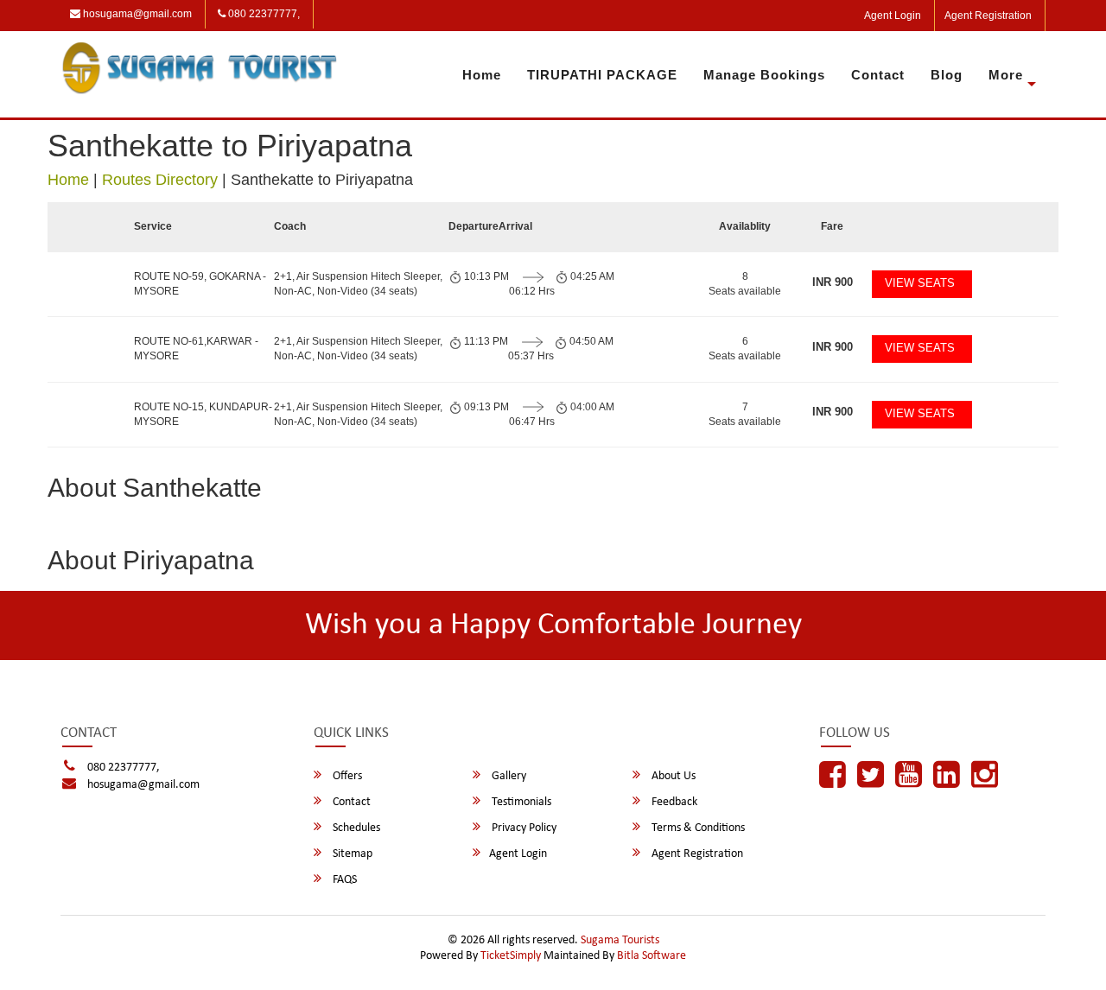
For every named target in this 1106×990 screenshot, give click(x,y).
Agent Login (892, 16)
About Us (672, 776)
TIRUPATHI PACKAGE (602, 74)
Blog (947, 74)
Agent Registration (988, 16)
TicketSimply (510, 955)
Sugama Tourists (620, 940)
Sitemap (351, 853)
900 (832, 282)
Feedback (673, 802)
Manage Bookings (764, 74)
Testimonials (520, 802)
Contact (878, 74)
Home (481, 74)
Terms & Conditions (697, 828)
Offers (346, 776)
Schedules (355, 828)
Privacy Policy (522, 828)
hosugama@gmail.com (136, 14)
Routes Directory (160, 179)
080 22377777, (263, 14)
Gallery (507, 776)
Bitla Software (651, 955)
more (1005, 74)
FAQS (343, 879)
